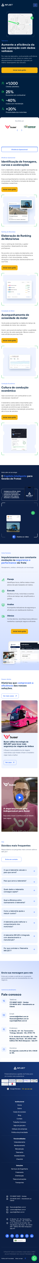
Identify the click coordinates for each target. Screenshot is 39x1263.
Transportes (19, 1182)
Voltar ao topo (19, 1258)
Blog (19, 1115)
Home (19, 1105)
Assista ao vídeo (23, 537)
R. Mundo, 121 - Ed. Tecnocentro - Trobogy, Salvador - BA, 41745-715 (21, 1220)
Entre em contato (11, 859)
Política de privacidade (19, 1132)
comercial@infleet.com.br (19, 1016)
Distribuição (19, 1176)
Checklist (19, 1159)
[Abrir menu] (35, 5)
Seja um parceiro (19, 1125)
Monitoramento (19, 1145)
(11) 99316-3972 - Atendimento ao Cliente (20, 1199)
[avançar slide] (22, 130)
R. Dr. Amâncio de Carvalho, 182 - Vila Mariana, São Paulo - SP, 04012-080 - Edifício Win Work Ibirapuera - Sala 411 (23, 1039)
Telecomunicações (19, 1179)
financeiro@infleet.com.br (19, 1019)
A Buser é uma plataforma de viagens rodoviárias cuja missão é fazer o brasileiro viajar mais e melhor (19, 752)
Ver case (8, 762)
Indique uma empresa (19, 1129)
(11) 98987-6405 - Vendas (19, 1002)
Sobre (19, 1108)
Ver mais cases (8, 696)
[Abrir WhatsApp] (34, 1258)
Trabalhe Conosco (19, 1122)
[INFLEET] (7, 4)
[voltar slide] (17, 130)
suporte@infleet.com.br (18, 1021)
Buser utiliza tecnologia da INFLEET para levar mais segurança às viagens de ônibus (19, 744)
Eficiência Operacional (19, 149)
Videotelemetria (19, 1142)
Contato (19, 1119)
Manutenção (19, 1149)
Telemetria (19, 1152)
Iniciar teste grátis (19, 70)
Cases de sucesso (19, 1112)
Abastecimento (19, 1156)
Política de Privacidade (7, 1258)
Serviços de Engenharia (19, 1169)
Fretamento (20, 1172)
